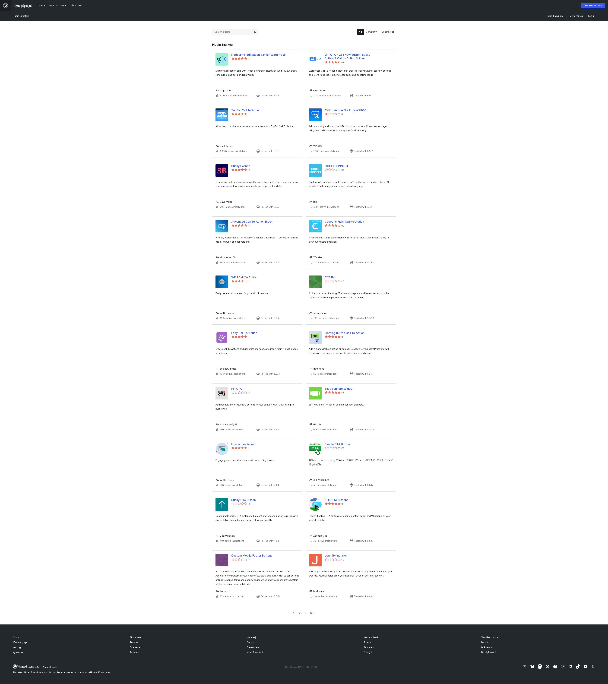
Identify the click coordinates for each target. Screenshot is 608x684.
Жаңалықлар (20, 642)
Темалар (134, 642)
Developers (253, 647)
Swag (368, 652)
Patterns (134, 652)
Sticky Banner (240, 166)
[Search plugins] (255, 32)
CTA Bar (330, 277)
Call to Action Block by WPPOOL (346, 110)
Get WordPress (593, 5)
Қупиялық (18, 652)
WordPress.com (490, 637)
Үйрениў (251, 637)
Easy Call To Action (244, 333)
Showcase (135, 637)
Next (312, 613)
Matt (485, 642)
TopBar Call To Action (245, 110)
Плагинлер (135, 647)
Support (251, 642)
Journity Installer (336, 555)
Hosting (17, 647)
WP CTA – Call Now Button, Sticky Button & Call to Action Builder (347, 56)
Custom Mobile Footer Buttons (251, 555)
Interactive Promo (243, 444)
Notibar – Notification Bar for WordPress (258, 54)
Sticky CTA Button (243, 500)
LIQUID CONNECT (336, 166)
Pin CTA (236, 388)
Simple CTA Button (337, 444)
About (16, 637)
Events (367, 642)
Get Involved (371, 637)
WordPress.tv (255, 652)
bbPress (487, 647)
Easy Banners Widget (339, 388)
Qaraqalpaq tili (50, 667)
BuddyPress (489, 652)
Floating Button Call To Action (344, 333)
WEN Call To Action (244, 277)
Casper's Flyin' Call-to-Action (344, 221)
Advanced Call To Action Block (251, 221)
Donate (369, 647)
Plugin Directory (21, 16)
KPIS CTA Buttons (336, 500)
